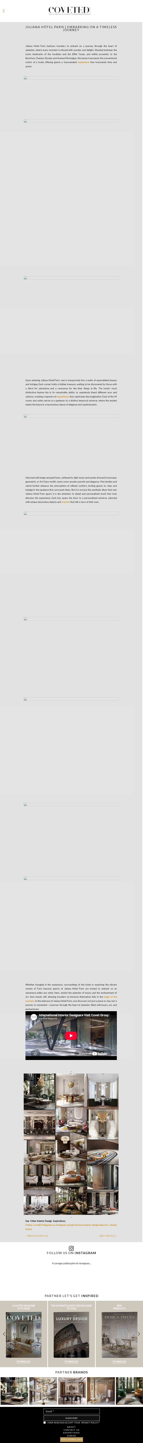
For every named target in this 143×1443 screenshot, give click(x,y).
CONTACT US (72, 1430)
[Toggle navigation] (4, 11)
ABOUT (71, 1427)
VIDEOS (71, 1435)
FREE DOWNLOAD (71, 1439)
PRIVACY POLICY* (90, 1422)
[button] (139, 1334)
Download (23, 1361)
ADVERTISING (71, 1433)
